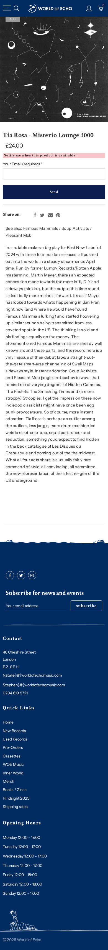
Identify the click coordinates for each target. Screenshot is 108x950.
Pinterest (58, 215)
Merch (8, 781)
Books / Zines (15, 789)
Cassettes (11, 756)
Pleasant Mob (19, 235)
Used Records (15, 739)
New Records (14, 730)
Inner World (13, 773)
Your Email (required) (23, 163)
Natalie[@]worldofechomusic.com (32, 675)
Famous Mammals (40, 228)
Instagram (32, 575)
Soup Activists (75, 228)
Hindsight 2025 (16, 798)
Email (50, 215)
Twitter (42, 215)
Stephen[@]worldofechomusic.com (34, 684)
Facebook (35, 215)
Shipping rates (15, 806)
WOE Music (13, 764)
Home (8, 722)
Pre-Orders (13, 747)
